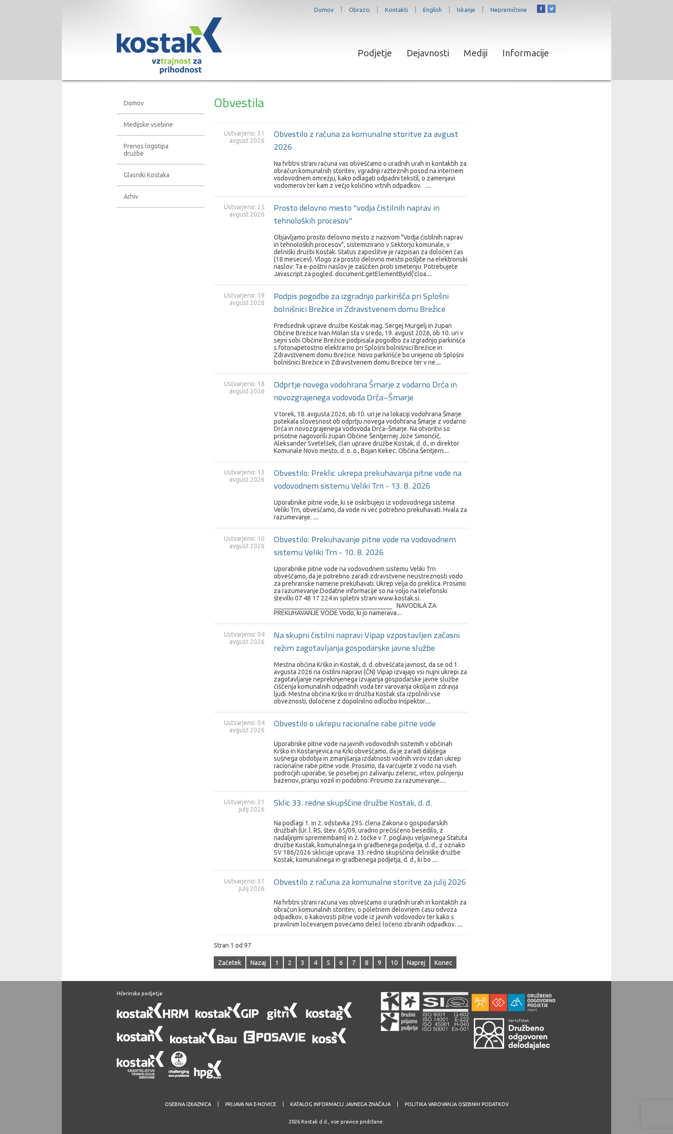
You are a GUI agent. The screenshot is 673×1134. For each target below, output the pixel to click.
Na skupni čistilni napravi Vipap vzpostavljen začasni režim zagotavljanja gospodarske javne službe (367, 641)
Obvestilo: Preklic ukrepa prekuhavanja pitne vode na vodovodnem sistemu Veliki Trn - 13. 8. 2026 (367, 479)
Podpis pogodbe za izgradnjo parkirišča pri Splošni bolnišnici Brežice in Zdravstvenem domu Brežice (361, 302)
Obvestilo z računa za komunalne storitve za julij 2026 (370, 881)
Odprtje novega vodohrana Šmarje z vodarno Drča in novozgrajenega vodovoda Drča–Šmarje (365, 390)
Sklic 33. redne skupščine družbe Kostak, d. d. (353, 802)
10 (394, 962)
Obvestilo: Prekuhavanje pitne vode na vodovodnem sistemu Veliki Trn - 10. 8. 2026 (365, 545)
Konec (443, 962)
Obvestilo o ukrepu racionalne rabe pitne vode (355, 723)
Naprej (416, 962)
